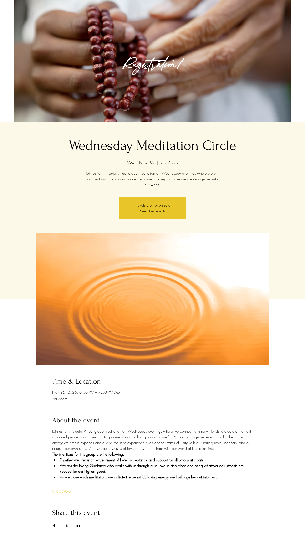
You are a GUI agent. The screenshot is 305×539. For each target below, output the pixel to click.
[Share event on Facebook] (54, 525)
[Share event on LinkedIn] (78, 525)
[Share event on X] (66, 525)
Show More (61, 491)
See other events (152, 211)
